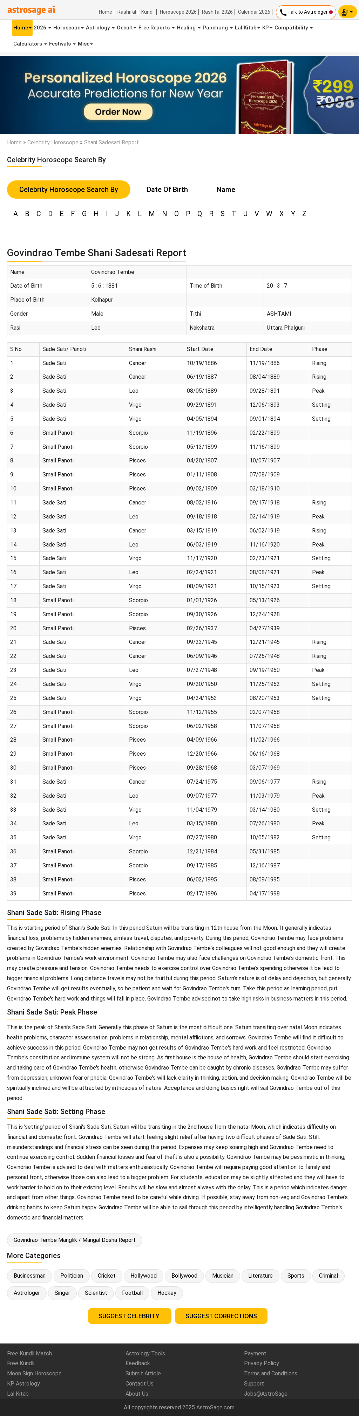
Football (132, 1293)
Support (254, 1383)
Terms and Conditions (270, 1373)
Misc (83, 44)
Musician (222, 1275)
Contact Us (140, 1383)
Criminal (328, 1275)
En (346, 11)
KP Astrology (23, 1383)
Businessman (30, 1275)
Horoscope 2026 (178, 12)
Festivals (60, 44)
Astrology (98, 28)
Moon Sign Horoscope (34, 1373)
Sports (295, 1275)
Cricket (107, 1275)
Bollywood (184, 1275)
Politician (71, 1275)
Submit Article (143, 1373)
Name (226, 189)
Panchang (216, 28)
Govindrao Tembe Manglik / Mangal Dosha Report (75, 1240)
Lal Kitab (246, 28)
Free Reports (154, 28)
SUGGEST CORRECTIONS (221, 1316)
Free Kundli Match (29, 1353)
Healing (187, 28)
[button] (27, 95)
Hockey (166, 1293)
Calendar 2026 (254, 12)
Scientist (96, 1293)
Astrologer (27, 1293)
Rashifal (126, 12)
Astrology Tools (145, 1353)
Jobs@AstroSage (265, 1393)
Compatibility (292, 28)
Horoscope (66, 28)
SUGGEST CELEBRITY (130, 1316)
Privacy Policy (261, 1363)
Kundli (148, 12)
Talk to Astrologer (304, 12)
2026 (41, 28)
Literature (260, 1275)
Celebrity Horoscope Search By (68, 189)
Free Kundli (20, 1363)
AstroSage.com (215, 1407)
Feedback (138, 1363)
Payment (255, 1353)
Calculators (28, 44)
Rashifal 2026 (217, 12)
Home (105, 12)
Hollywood (143, 1275)
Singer (62, 1293)
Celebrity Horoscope (53, 142)
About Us (137, 1393)
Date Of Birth (167, 189)
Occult (125, 28)
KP (265, 28)
